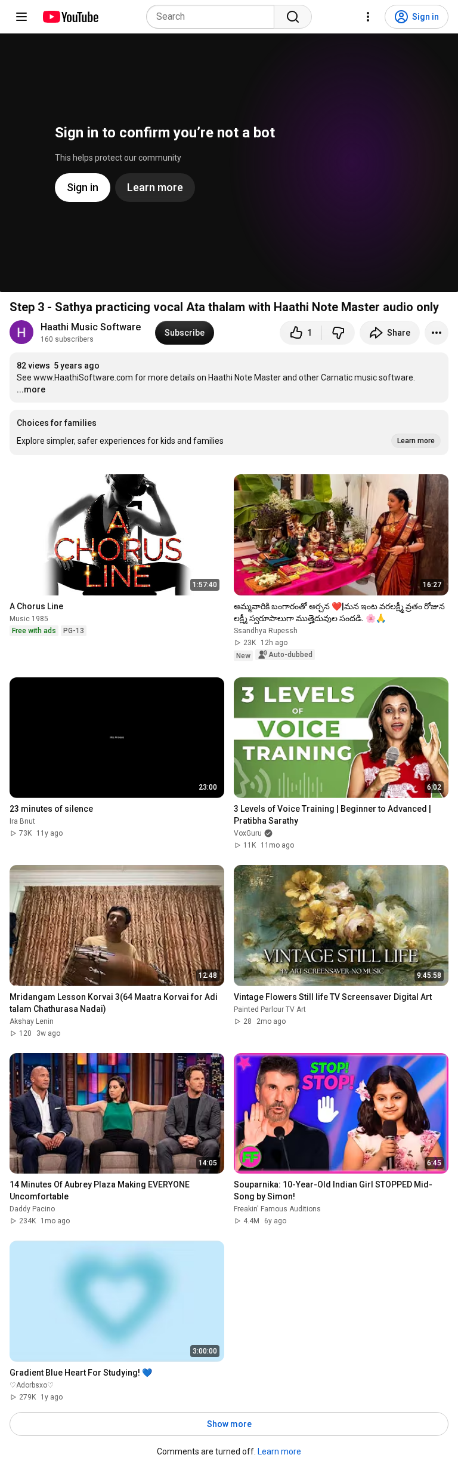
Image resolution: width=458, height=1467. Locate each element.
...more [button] (31, 389)
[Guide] (21, 17)
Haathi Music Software (91, 327)
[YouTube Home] (70, 16)
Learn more (279, 1451)
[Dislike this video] (338, 333)
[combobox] (213, 17)
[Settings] (368, 17)
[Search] (293, 17)
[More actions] (436, 333)
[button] (229, 432)
